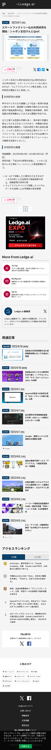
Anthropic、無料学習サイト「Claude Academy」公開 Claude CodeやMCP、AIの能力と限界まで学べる (28, 566)
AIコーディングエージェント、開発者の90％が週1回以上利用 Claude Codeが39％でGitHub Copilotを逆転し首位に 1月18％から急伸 (28, 617)
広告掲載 (25, 720)
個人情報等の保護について (25, 730)
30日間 (37, 557)
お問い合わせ (25, 710)
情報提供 (25, 715)
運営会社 (25, 725)
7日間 (13, 557)
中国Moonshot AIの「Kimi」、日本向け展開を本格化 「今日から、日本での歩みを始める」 (28, 579)
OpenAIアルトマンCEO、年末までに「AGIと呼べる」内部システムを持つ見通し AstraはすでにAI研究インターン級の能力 (28, 604)
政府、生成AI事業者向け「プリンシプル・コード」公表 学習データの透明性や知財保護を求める (28, 591)
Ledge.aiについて (25, 706)
